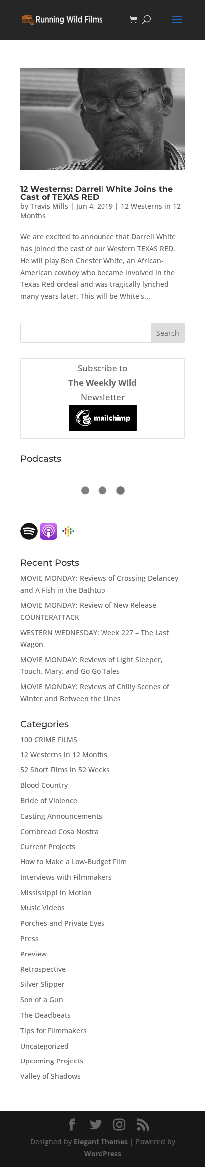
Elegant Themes (101, 1141)
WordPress (102, 1153)
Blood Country (44, 785)
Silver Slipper (42, 984)
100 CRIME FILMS (48, 739)
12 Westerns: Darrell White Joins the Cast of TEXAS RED (96, 193)
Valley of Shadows (50, 1076)
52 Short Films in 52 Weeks (65, 769)
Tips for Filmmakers (53, 1030)
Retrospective (43, 969)
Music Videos (42, 907)
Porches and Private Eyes (62, 923)
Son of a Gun (41, 999)
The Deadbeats (45, 1015)
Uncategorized (44, 1046)
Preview (33, 953)
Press (29, 938)
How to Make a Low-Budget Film (73, 861)
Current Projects (47, 846)
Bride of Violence (48, 800)
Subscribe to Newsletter (102, 382)
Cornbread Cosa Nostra (59, 831)
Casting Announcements (61, 816)
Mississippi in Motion (56, 892)
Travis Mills (49, 206)
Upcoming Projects (51, 1060)
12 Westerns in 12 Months (63, 754)
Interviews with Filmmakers (66, 877)
